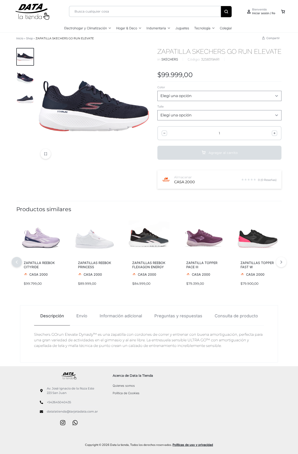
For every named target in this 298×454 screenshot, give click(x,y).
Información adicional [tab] (121, 315)
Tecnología (202, 28)
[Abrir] (46, 154)
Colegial (226, 28)
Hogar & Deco (126, 28)
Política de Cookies (126, 393)
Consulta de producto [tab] (236, 315)
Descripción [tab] (52, 315)
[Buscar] (226, 11)
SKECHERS (169, 59)
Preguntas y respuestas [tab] (178, 315)
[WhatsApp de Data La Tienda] (75, 423)
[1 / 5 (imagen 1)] (257, 238)
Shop (29, 38)
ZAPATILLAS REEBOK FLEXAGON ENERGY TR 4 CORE (148, 267)
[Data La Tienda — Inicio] (69, 375)
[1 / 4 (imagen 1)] (40, 238)
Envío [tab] (81, 315)
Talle (160, 106)
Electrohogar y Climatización (85, 28)
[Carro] (283, 12)
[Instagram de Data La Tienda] (63, 423)
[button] (23, 238)
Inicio (19, 38)
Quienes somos (124, 385)
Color (161, 87)
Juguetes (182, 28)
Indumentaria (156, 28)
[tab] (52, 315)
